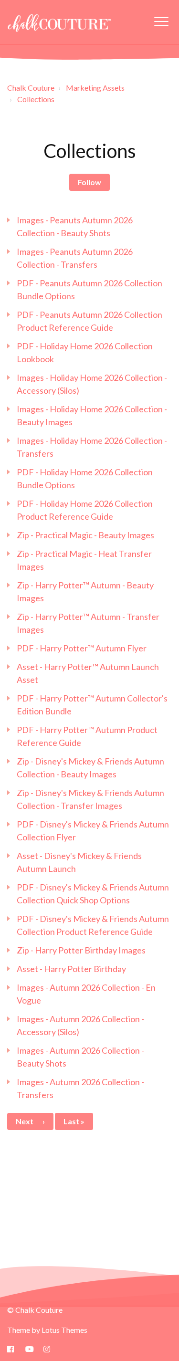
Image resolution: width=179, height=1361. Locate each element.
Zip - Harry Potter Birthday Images (81, 950)
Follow (89, 182)
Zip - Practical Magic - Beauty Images (85, 535)
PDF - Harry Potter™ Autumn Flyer (82, 648)
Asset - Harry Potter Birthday (71, 968)
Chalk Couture (30, 87)
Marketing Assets (95, 87)
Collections (35, 99)
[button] (161, 21)
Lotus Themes (64, 1329)
